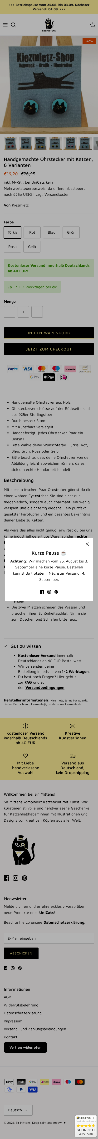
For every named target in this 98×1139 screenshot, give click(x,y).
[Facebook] (42, 592)
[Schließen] (87, 544)
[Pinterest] (56, 592)
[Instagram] (49, 592)
